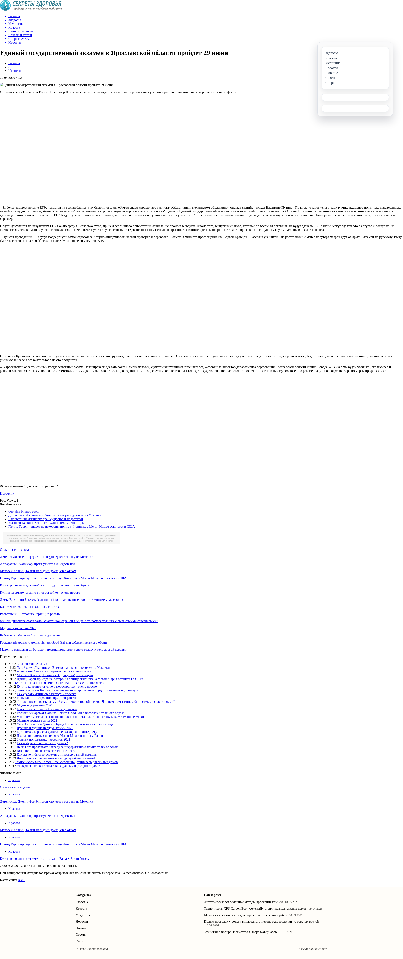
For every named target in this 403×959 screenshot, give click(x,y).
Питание (82, 928)
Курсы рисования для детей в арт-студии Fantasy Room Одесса (45, 585)
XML (21, 880)
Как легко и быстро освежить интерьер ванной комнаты (57, 754)
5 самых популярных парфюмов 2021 (43, 739)
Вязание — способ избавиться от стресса (46, 750)
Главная (14, 63)
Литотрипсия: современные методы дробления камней (34, 535)
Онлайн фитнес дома (23, 511)
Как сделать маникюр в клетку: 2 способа (30, 606)
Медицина (83, 915)
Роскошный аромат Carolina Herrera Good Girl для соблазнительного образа (53, 642)
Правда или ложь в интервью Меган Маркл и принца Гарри (60, 735)
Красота (14, 780)
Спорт (80, 941)
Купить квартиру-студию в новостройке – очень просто (40, 592)
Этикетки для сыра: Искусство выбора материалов (88, 540)
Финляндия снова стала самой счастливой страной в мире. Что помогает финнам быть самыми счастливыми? (79, 621)
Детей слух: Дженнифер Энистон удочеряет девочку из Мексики (55, 515)
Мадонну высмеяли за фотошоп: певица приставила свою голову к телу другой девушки (63, 649)
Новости (14, 70)
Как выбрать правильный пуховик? (42, 743)
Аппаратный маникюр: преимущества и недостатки (45, 519)
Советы (81, 934)
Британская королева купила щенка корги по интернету (57, 732)
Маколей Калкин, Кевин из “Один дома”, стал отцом (46, 523)
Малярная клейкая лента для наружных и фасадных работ (56, 538)
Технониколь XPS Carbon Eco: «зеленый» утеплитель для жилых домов (66, 762)
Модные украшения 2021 (18, 628)
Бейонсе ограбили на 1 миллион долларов (30, 635)
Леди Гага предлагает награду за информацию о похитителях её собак (67, 747)
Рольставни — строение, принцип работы (30, 614)
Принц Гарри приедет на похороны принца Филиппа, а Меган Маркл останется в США (71, 526)
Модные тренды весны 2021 (37, 720)
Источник (7, 493)
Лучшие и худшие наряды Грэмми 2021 (45, 728)
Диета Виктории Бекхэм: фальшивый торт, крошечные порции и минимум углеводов (61, 599)
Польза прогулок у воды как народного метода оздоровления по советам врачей (62, 539)
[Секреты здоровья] (31, 10)
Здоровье (82, 902)
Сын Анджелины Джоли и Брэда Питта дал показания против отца (65, 724)
